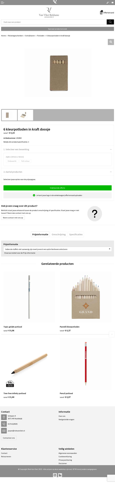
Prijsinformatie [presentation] (40, 234)
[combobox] (54, 21)
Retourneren (6, 456)
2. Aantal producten (12, 171)
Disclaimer (63, 463)
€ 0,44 (8, 397)
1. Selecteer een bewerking (16, 149)
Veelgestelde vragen (66, 419)
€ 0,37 (65, 330)
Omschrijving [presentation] (59, 234)
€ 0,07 (65, 397)
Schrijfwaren (30, 35)
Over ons (62, 416)
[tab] (40, 234)
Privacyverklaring (65, 460)
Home (3, 35)
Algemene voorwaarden (68, 453)
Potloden (40, 35)
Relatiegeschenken (15, 35)
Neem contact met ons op (13, 218)
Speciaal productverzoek (57, 29)
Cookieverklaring (65, 456)
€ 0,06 (8, 330)
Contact (4, 453)
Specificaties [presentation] (76, 234)
